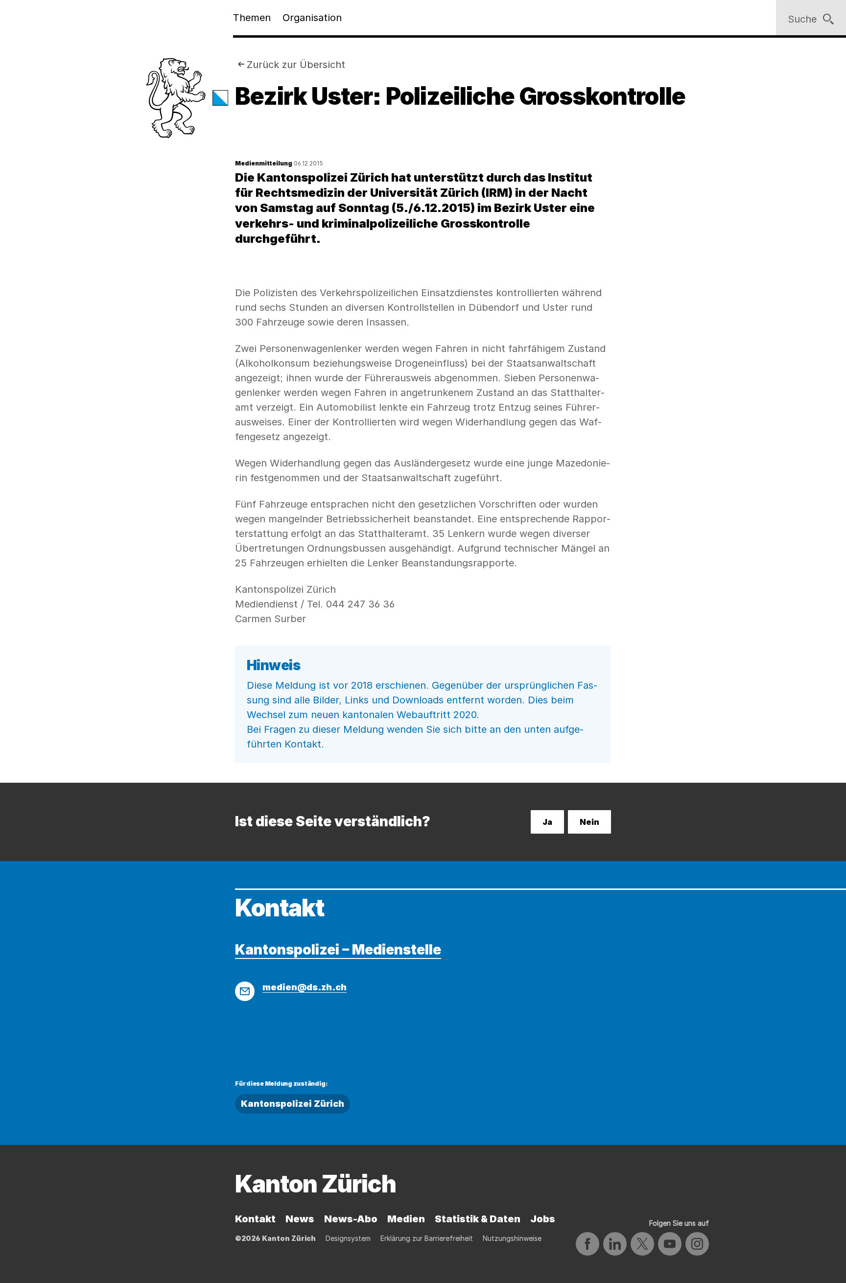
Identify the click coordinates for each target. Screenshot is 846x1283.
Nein (589, 822)
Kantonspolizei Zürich (292, 1103)
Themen (252, 17)
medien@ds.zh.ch (304, 987)
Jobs (542, 1219)
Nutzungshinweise (512, 1238)
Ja (547, 822)
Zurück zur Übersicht (296, 64)
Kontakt (255, 1219)
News (299, 1219)
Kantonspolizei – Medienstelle (338, 949)
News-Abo (350, 1219)
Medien (406, 1219)
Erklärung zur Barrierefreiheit (426, 1238)
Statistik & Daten (477, 1219)
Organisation (312, 17)
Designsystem (348, 1238)
